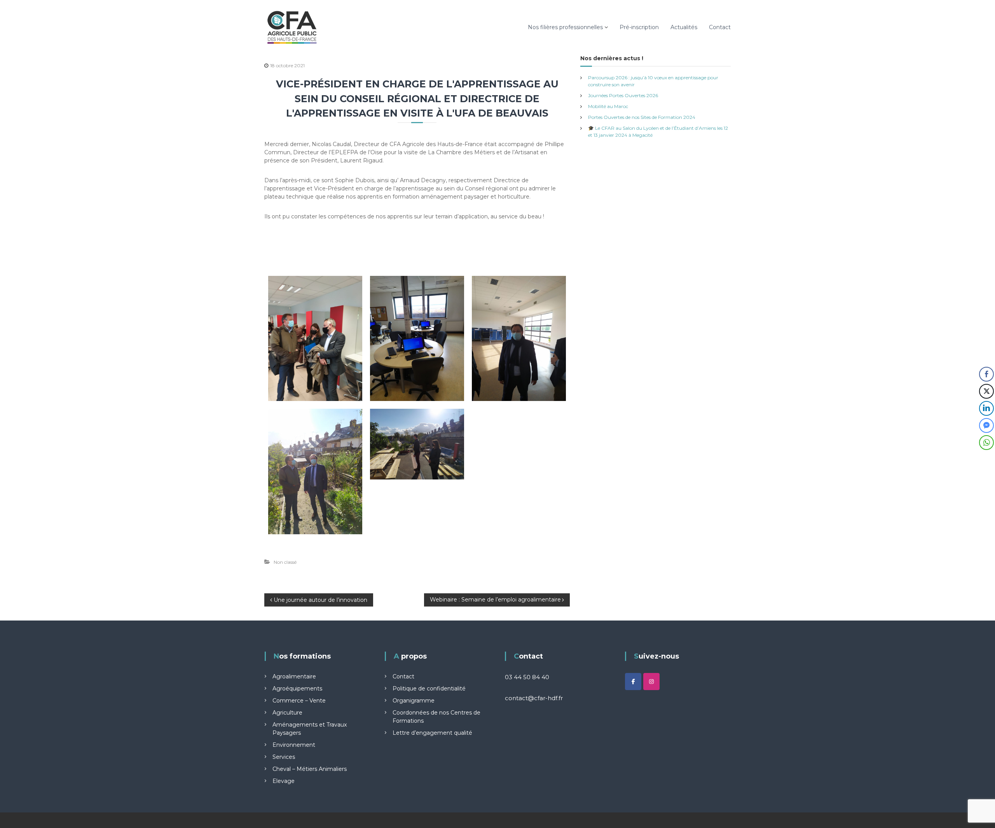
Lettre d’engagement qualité (432, 732)
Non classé (285, 562)
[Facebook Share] (986, 374)
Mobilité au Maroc (608, 106)
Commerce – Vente (299, 700)
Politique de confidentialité (429, 688)
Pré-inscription (639, 27)
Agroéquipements (297, 688)
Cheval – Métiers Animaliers (309, 768)
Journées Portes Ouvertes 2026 (623, 95)
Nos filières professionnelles (565, 27)
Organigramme (414, 700)
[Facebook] (633, 681)
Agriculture (287, 712)
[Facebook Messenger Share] (986, 425)
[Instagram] (651, 681)
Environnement (293, 744)
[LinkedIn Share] (986, 408)
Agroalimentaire (294, 676)
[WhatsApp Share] (986, 442)
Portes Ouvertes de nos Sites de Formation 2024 (641, 117)
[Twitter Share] (986, 391)
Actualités (683, 27)
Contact (720, 27)
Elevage (283, 780)
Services (283, 756)
